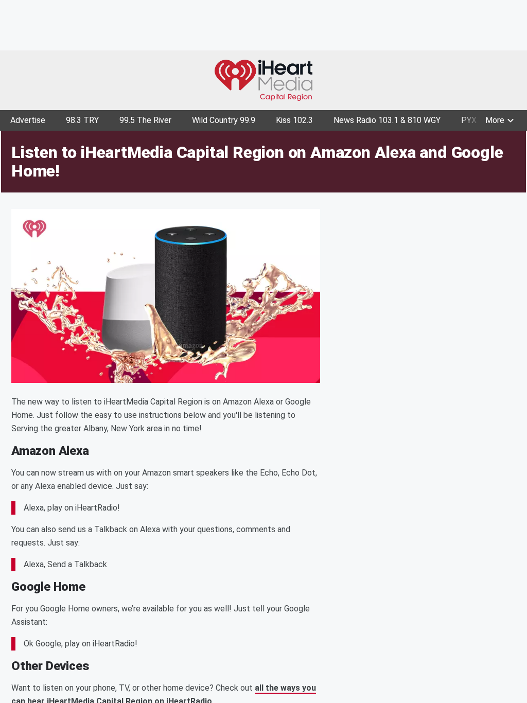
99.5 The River (145, 120)
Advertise (27, 120)
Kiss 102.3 (294, 120)
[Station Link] (263, 80)
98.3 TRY (82, 120)
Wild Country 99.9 (223, 120)
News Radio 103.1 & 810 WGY (387, 120)
